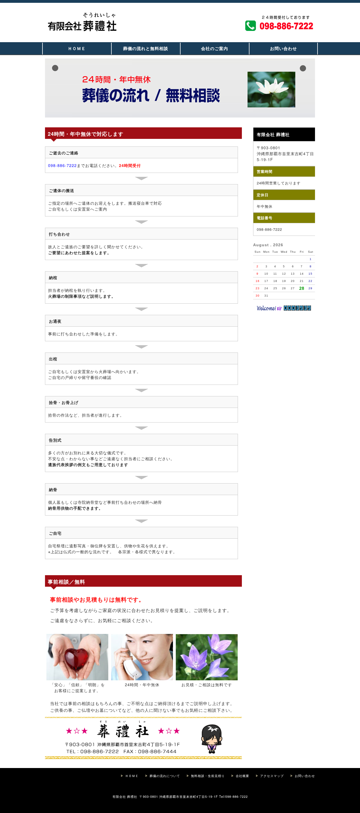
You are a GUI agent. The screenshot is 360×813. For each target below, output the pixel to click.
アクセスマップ (272, 775)
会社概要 (242, 775)
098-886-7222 (62, 165)
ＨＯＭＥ (77, 48)
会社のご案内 (214, 48)
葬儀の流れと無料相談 (145, 48)
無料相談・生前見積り (208, 775)
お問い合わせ (283, 48)
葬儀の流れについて (165, 775)
